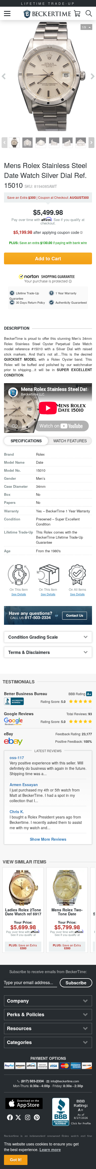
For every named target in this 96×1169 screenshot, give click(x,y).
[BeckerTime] (47, 13)
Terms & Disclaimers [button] (29, 652)
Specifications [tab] (26, 440)
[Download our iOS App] (24, 1103)
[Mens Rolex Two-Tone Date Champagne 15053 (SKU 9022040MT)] (67, 888)
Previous (3, 77)
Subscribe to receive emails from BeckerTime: (48, 971)
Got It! (16, 1160)
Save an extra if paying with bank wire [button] (48, 243)
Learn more (50, 1149)
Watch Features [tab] (70, 440)
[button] (7, 13)
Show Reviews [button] (48, 839)
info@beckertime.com (65, 1081)
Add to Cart (48, 258)
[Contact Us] (48, 615)
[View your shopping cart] (77, 13)
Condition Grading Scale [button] (33, 637)
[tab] (48, 637)
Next (92, 77)
